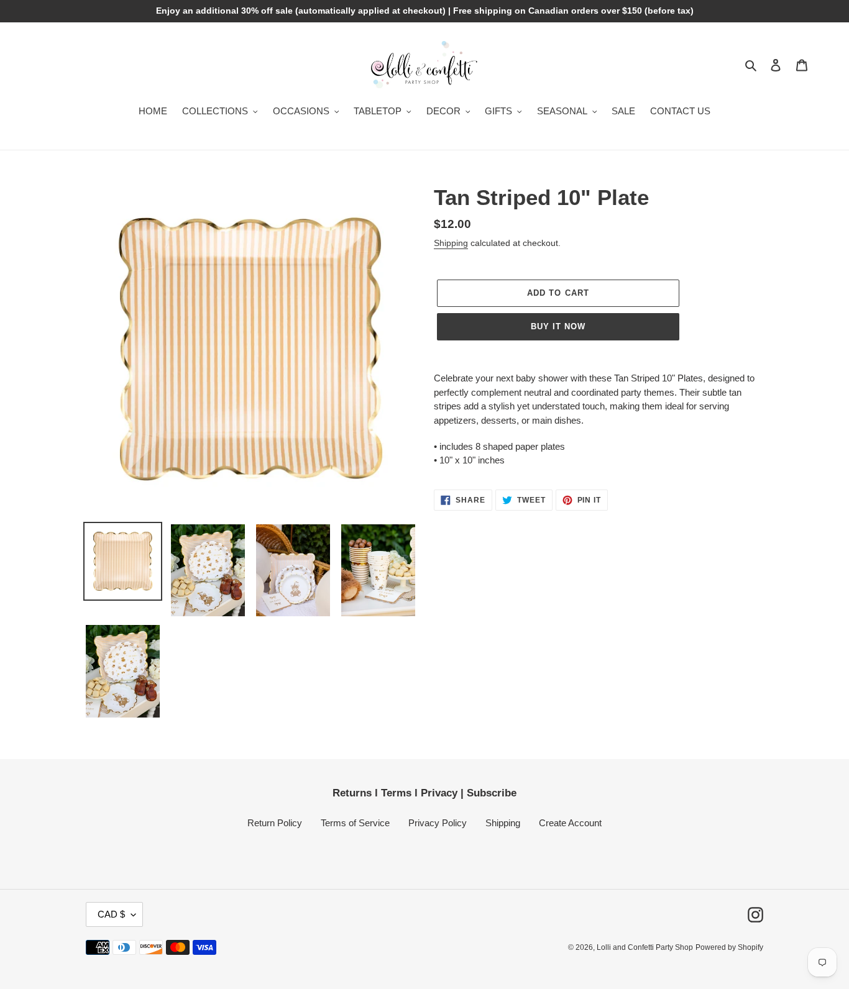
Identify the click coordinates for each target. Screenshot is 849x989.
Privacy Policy (437, 823)
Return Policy (274, 823)
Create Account (570, 823)
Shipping (451, 243)
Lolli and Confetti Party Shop (645, 947)
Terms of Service (355, 823)
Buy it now (558, 326)
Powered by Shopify (729, 947)
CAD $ (111, 914)
